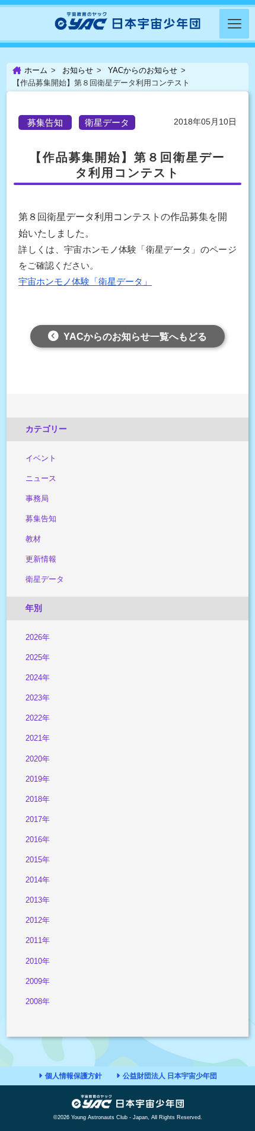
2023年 (38, 697)
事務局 (37, 498)
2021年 (38, 738)
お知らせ (77, 70)
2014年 (38, 879)
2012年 (38, 920)
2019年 (38, 779)
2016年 (38, 839)
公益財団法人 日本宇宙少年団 (170, 1075)
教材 (33, 538)
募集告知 (41, 518)
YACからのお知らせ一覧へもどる (135, 337)
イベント (41, 458)
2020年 (38, 758)
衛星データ (45, 579)
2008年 (38, 1001)
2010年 (38, 961)
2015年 (38, 859)
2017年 (38, 819)
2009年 (38, 981)
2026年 (38, 637)
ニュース (41, 478)
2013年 (38, 900)
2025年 (38, 657)
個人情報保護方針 (73, 1075)
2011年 (38, 940)
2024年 (38, 677)
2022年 (38, 717)
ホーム (35, 70)
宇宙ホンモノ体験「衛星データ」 (85, 281)
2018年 (38, 799)
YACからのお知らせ (142, 70)
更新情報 (41, 559)
